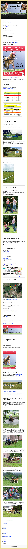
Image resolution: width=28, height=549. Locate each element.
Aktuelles (8, 16)
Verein (11, 16)
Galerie (4, 17)
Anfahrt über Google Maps (17, 375)
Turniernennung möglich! (8, 302)
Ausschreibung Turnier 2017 (9, 315)
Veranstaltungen (18, 276)
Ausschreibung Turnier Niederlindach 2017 (8, 323)
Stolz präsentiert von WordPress (14, 546)
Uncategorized (8, 235)
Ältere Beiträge (5, 523)
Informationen (8, 184)
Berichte (8, 520)
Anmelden (4, 539)
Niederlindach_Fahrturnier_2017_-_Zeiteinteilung (8, 88)
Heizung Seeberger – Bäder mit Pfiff (7, 259)
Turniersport (14, 16)
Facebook (16, 42)
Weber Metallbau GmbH (6, 251)
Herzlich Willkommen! (5, 14)
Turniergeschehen (15, 184)
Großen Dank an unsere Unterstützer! (11, 238)
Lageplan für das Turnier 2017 (9, 279)
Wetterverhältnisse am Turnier (9, 121)
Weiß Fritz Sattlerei (5, 258)
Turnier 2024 (10, 14)
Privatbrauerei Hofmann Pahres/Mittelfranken (8, 264)
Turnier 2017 (4, 16)
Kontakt (7, 17)
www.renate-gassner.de (6, 321)
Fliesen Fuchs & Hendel (6, 262)
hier (19, 40)
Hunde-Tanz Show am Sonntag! (10, 187)
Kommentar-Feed (5, 540)
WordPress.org (4, 541)
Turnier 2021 (14, 14)
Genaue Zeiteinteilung (6, 38)
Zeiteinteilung (6, 84)
